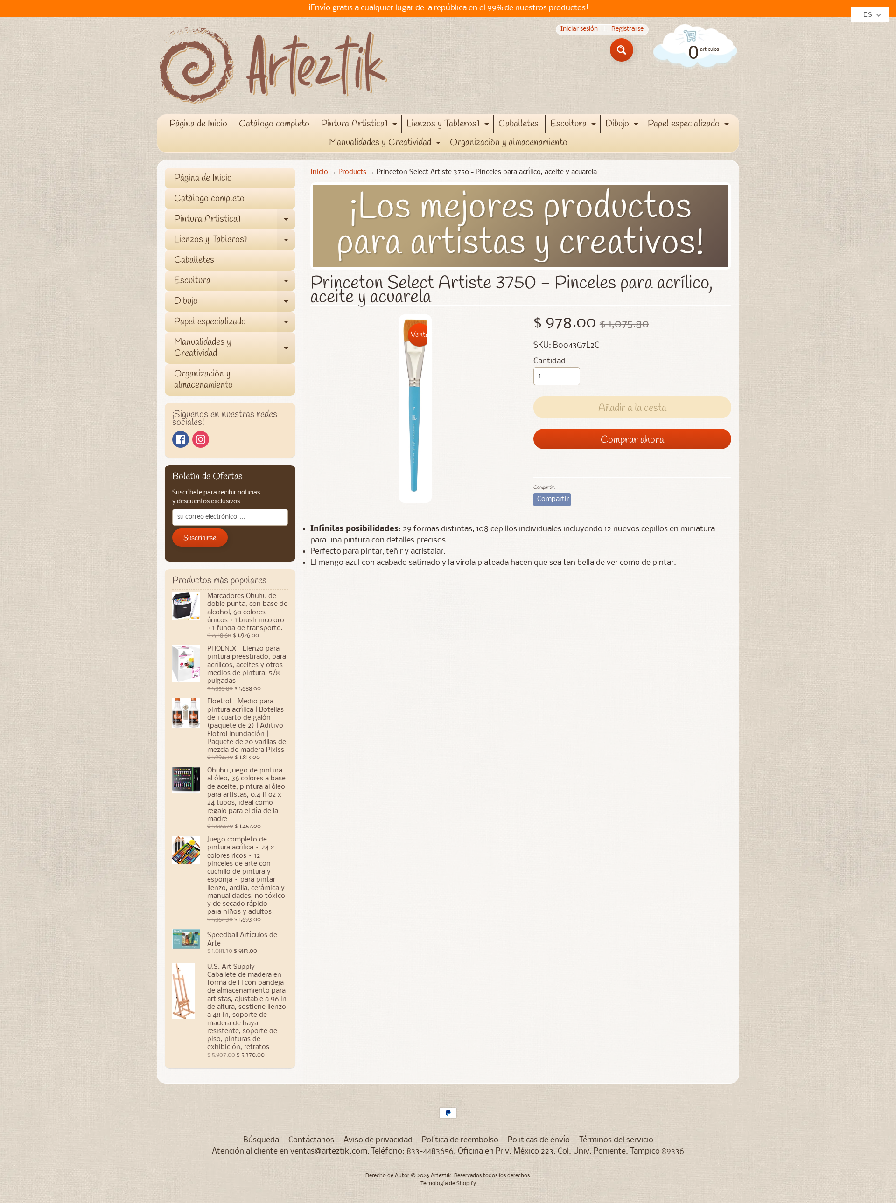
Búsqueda (261, 1140)
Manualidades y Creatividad (386, 144)
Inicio (319, 172)
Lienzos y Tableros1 (448, 125)
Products (352, 172)
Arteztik (441, 1176)
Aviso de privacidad (378, 1140)
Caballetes (518, 124)
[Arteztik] (273, 65)
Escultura (574, 125)
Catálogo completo (274, 124)
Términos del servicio (616, 1140)
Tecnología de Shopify (448, 1184)
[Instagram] (200, 439)
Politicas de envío (539, 1140)
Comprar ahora (632, 440)
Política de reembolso (460, 1140)
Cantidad (549, 361)
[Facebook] (180, 439)
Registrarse (627, 30)
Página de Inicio (198, 124)
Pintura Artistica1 (360, 125)
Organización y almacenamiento (508, 142)
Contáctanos (311, 1140)
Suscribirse (200, 538)
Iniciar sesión (579, 30)
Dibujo (623, 125)
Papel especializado (689, 125)
